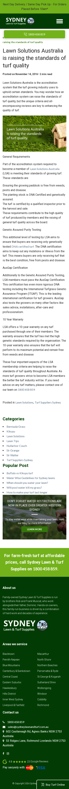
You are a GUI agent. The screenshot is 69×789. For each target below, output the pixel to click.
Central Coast (10, 676)
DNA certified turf (23, 246)
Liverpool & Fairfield (13, 705)
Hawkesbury (10, 688)
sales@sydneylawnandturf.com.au (28, 726)
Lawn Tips (13, 441)
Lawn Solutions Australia (44, 168)
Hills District (9, 693)
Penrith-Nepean (11, 659)
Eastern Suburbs (12, 682)
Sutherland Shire (46, 682)
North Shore (44, 659)
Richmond (43, 705)
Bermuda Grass (16, 426)
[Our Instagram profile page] (9, 753)
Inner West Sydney (13, 699)
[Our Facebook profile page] (4, 753)
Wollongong (44, 688)
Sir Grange (13, 450)
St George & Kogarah (49, 676)
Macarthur (43, 653)
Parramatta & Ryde (47, 671)
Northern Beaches (47, 665)
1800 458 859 (36, 34)
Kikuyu (11, 431)
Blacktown (9, 653)
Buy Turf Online (55, 784)
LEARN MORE (34, 529)
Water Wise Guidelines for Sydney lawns (31, 478)
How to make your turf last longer (27, 492)
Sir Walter (13, 455)
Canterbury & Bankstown (16, 671)
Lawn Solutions (24, 402)
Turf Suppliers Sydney (48, 402)
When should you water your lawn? (27, 482)
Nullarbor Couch (17, 445)
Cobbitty (42, 699)
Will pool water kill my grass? (24, 487)
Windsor (42, 693)
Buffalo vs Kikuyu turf (20, 473)
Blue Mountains (11, 665)
